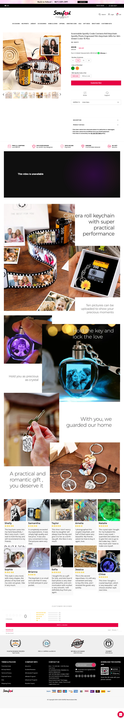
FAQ (2, 680)
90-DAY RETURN (96, 133)
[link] (16, 23)
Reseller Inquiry (30, 683)
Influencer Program (31, 680)
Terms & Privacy (6, 673)
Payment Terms (6, 676)
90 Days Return (6, 669)
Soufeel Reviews (30, 669)
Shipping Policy (6, 683)
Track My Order (6, 666)
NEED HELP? (114, 6)
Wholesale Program (31, 673)
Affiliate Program (30, 676)
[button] (102, 14)
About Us (28, 666)
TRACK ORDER (100, 6)
